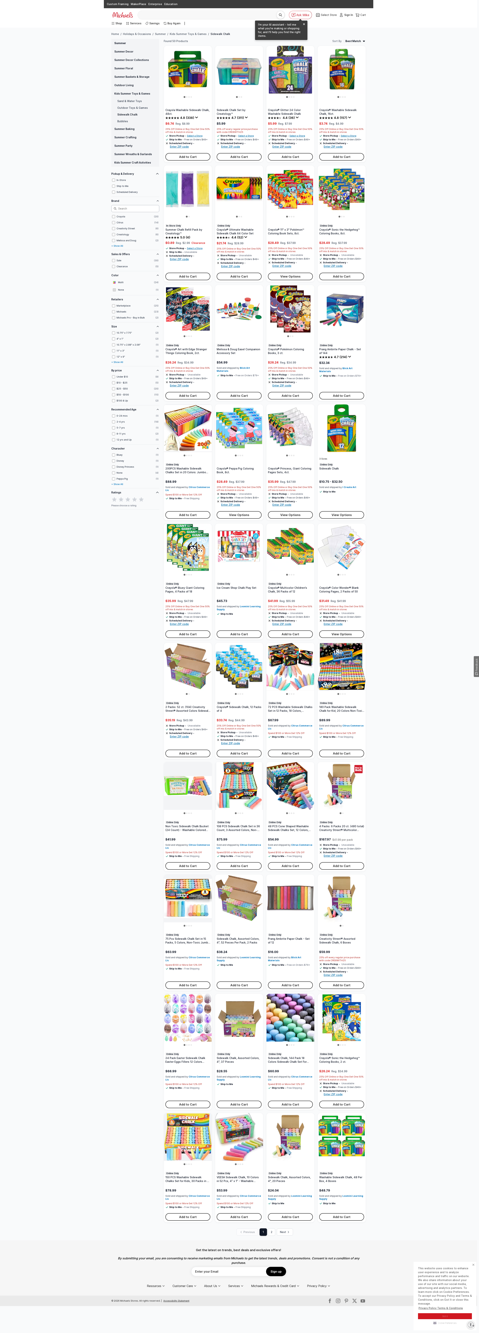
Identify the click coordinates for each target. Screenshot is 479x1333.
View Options (290, 276)
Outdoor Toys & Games (132, 107)
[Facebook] (330, 1301)
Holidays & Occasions (137, 34)
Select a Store (194, 135)
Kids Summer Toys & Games (188, 34)
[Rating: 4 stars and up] (135, 500)
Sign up (276, 1271)
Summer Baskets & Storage (132, 76)
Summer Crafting (125, 137)
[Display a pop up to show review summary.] (197, 118)
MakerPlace (138, 4)
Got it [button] (445, 1316)
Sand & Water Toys (129, 101)
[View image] (184, 97)
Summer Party (123, 145)
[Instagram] (338, 1301)
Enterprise (155, 4)
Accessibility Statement (176, 1300)
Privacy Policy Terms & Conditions (441, 1308)
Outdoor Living (124, 85)
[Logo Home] (122, 15)
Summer (160, 34)
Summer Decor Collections (131, 59)
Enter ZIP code (179, 146)
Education (170, 4)
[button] (445, 1323)
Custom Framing (118, 4)
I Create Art (349, 487)
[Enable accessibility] (470, 1324)
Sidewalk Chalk (127, 114)
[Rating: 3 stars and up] (128, 500)
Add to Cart (188, 157)
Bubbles (122, 121)
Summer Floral (123, 68)
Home (115, 34)
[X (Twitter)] (355, 1301)
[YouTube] (363, 1301)
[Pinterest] (346, 1301)
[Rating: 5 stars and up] (141, 500)
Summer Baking (124, 128)
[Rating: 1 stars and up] (114, 500)
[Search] (280, 15)
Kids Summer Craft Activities (132, 162)
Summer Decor (123, 51)
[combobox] (208, 15)
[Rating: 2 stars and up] (121, 500)
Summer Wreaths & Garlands (133, 154)
